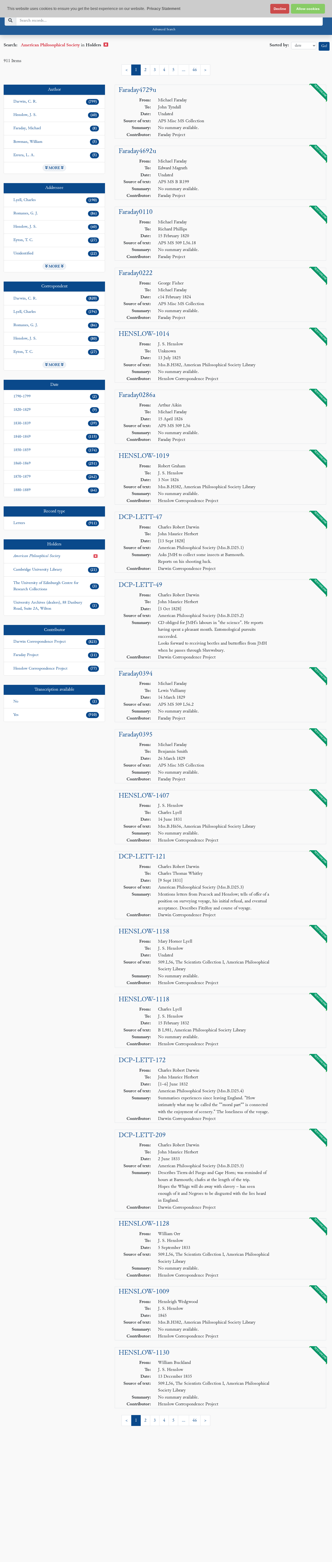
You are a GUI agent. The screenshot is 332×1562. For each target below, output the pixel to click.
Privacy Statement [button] (163, 9)
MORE (54, 168)
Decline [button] (280, 9)
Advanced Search (163, 29)
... (183, 70)
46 (194, 70)
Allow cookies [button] (308, 9)
